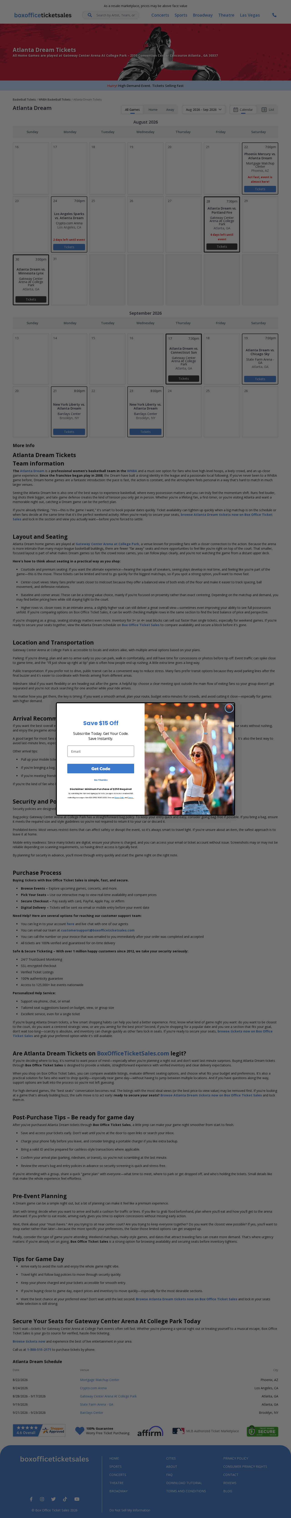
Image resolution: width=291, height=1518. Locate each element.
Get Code (100, 768)
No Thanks (101, 780)
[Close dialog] (229, 708)
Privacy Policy (119, 798)
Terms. (131, 798)
